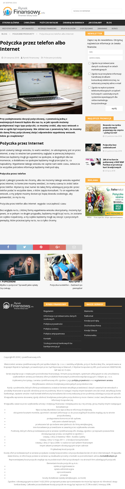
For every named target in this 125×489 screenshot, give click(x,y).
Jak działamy (95, 22)
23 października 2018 (113, 136)
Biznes (115, 28)
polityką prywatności (81, 380)
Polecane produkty (53, 57)
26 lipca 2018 (110, 171)
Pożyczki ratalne (49, 22)
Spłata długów (68, 28)
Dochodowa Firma (92, 325)
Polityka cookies (51, 328)
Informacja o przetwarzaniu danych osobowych (60, 318)
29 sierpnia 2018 (11, 57)
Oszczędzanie (86, 28)
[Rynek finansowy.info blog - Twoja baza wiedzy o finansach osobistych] (24, 17)
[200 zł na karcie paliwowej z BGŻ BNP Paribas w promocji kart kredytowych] (93, 162)
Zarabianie (102, 28)
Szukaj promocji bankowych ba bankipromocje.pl (58, 345)
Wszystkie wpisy (9, 28)
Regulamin (48, 311)
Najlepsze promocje (99, 118)
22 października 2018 (113, 151)
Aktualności (28, 28)
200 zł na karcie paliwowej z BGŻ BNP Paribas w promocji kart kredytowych (113, 163)
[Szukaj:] (97, 11)
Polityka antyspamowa (54, 333)
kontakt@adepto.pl (108, 456)
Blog (109, 22)
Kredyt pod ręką (91, 320)
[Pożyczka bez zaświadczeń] (93, 147)
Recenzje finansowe (47, 28)
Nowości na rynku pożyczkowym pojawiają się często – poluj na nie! (113, 129)
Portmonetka (90, 335)
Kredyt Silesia (90, 330)
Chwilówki (29, 22)
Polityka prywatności (53, 323)
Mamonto (88, 311)
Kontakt (47, 338)
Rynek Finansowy (31, 57)
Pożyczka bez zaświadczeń (109, 146)
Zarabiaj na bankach (73, 22)
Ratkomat (88, 316)
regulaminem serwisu (104, 380)
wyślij (114, 108)
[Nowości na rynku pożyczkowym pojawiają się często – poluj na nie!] (93, 127)
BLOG (4, 33)
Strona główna (10, 22)
